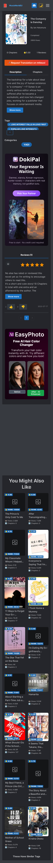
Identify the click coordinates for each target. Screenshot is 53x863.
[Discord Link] (34, 5)
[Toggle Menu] (47, 5)
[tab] (16, 72)
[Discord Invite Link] (34, 5)
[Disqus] (26, 439)
